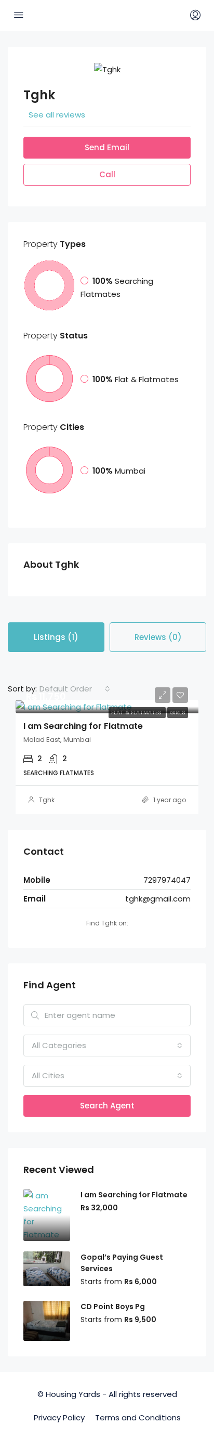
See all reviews (57, 114)
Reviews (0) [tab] (158, 637)
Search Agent (107, 1105)
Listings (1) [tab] (56, 637)
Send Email (107, 147)
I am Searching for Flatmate (83, 726)
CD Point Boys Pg (113, 1306)
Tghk (47, 799)
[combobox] (75, 689)
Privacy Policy (59, 1417)
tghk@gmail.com (158, 898)
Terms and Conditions (138, 1417)
